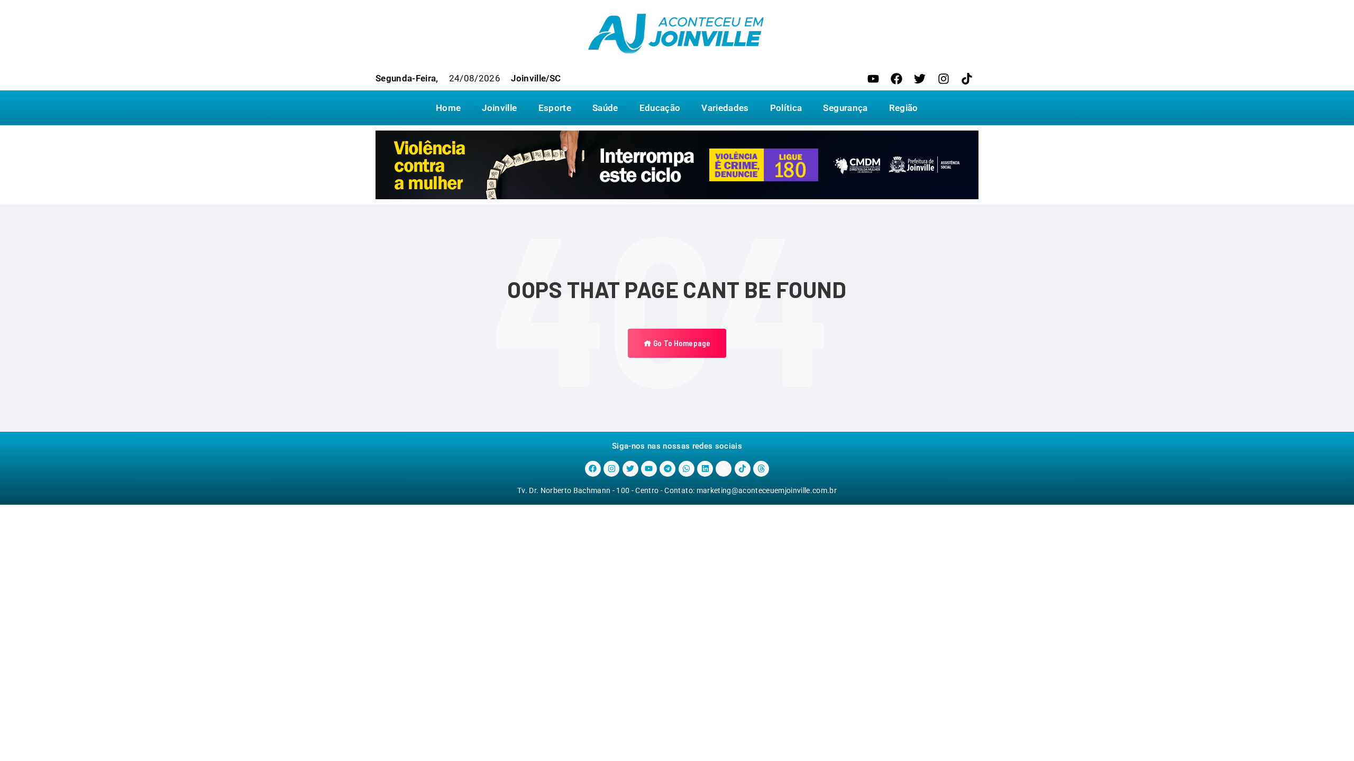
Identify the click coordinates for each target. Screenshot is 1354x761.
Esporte (554, 108)
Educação (660, 108)
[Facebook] (896, 78)
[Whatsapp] (686, 469)
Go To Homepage (681, 343)
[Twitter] (919, 78)
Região (903, 108)
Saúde (605, 108)
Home (448, 108)
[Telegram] (667, 469)
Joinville (499, 108)
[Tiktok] (966, 78)
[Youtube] (873, 78)
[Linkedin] (705, 469)
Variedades (724, 108)
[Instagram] (943, 78)
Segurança (845, 108)
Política (786, 108)
